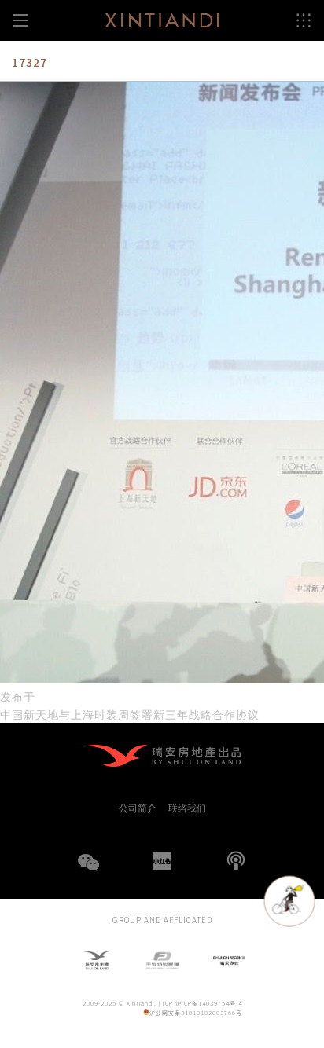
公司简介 (137, 808)
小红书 (162, 861)
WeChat (88, 872)
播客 (236, 861)
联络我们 (187, 808)
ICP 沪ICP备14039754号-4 (202, 1003)
